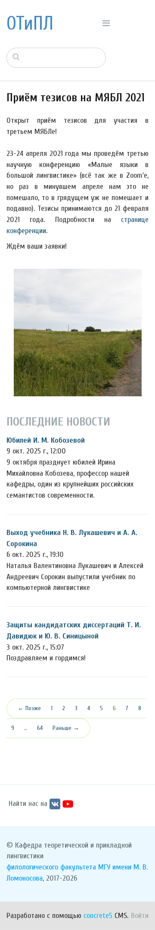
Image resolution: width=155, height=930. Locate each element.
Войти (140, 915)
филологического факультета (51, 867)
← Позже (29, 708)
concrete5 (98, 915)
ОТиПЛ (29, 23)
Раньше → (66, 728)
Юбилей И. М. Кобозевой (45, 440)
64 (40, 728)
